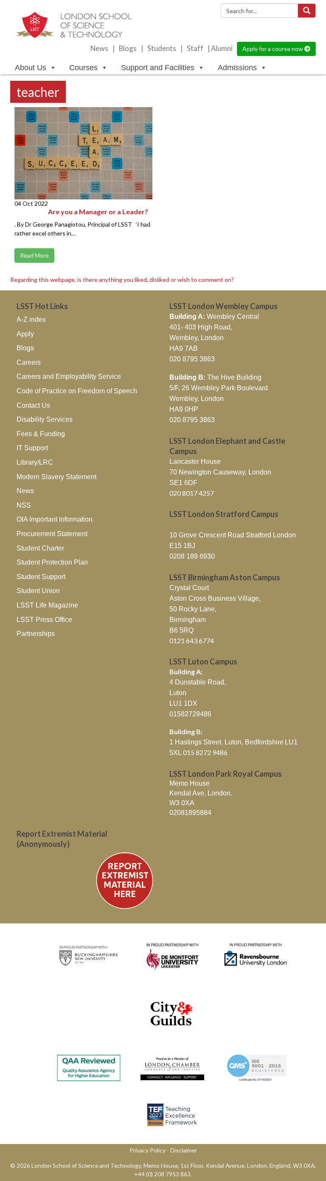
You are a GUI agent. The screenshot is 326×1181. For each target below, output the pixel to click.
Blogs (128, 48)
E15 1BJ (182, 545)
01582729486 (190, 714)
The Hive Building (215, 377)
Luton (177, 692)
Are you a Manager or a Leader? (98, 211)
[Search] (307, 10)
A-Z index (31, 319)
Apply (25, 334)
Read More (34, 255)
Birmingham (187, 619)
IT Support (32, 447)
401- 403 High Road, (200, 327)
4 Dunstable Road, (197, 682)
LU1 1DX (183, 703)
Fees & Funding (41, 433)
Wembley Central (214, 316)
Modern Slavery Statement (56, 476)
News (99, 48)
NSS (24, 505)
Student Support (41, 576)
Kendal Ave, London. (200, 793)
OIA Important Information (55, 519)
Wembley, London (196, 337)
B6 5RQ (181, 630)
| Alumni (220, 48)
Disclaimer (183, 1150)
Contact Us (33, 405)
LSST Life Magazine (47, 605)
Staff (195, 48)
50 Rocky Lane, (192, 609)
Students (161, 48)
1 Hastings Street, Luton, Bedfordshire (226, 742)
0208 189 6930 (192, 556)
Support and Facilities (157, 67)
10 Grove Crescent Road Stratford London (232, 535)
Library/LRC (35, 462)
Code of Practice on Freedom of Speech (77, 391)
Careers (29, 362)
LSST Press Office (44, 619)
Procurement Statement (52, 533)
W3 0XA (181, 802)
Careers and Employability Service (69, 376)
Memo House (189, 783)
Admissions (237, 67)
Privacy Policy (147, 1150)
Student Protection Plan (52, 562)
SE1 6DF (183, 482)
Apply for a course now (273, 48)
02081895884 (190, 812)
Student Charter (40, 548)
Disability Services (45, 419)
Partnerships (36, 633)
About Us (30, 67)
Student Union (38, 590)
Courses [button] (83, 67)
